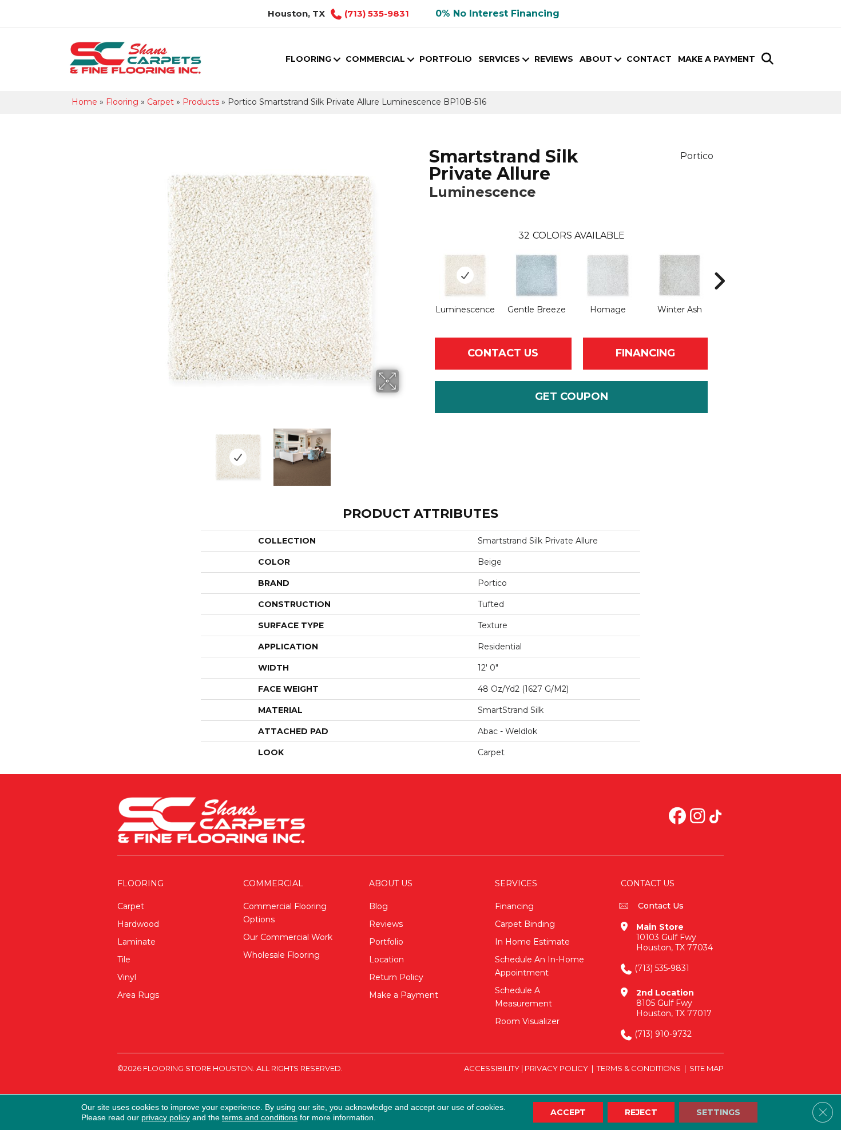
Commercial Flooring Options (285, 913)
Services (499, 59)
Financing (514, 906)
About (596, 59)
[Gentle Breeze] (536, 275)
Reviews (553, 59)
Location (386, 959)
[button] (336, 59)
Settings (718, 1112)
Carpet (160, 102)
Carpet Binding (525, 924)
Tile (123, 959)
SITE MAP (706, 1068)
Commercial (375, 59)
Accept (568, 1112)
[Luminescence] (465, 275)
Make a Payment (716, 59)
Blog (378, 906)
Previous (133, 451)
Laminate (136, 942)
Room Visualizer (527, 1021)
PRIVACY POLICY (556, 1068)
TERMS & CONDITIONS (639, 1068)
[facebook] (677, 817)
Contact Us (502, 353)
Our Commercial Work (287, 937)
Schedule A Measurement (523, 997)
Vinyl (126, 977)
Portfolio (445, 59)
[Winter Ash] (679, 275)
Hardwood (138, 924)
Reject (641, 1112)
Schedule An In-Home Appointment (539, 966)
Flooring (308, 59)
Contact (649, 59)
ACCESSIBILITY (491, 1068)
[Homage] (608, 275)
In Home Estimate (532, 942)
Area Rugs (138, 995)
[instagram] (697, 817)
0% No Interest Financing (497, 13)
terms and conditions (259, 1117)
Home (84, 102)
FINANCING (645, 353)
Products (201, 102)
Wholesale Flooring (281, 955)
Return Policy (396, 977)
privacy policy (165, 1117)
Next (406, 451)
